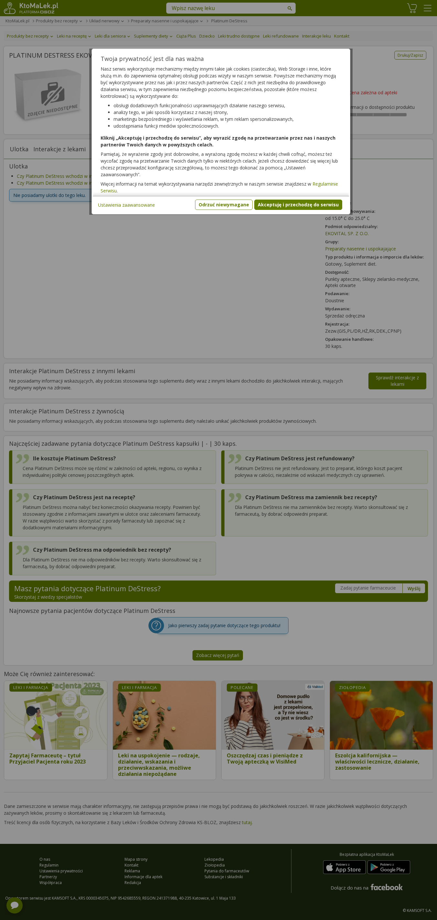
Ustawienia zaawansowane (126, 205)
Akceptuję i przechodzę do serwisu (298, 204)
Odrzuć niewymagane (224, 204)
